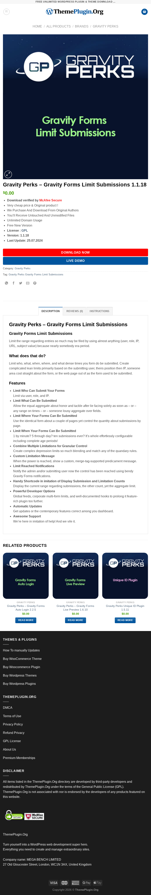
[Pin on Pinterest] (35, 283)
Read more (25, 620)
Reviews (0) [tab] (74, 311)
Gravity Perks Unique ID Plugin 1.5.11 (125, 607)
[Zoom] (8, 174)
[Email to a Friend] (28, 283)
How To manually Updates (21, 650)
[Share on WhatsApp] (6, 283)
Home (37, 26)
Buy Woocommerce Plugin (21, 667)
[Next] (148, 591)
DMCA (7, 707)
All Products (58, 26)
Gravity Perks (105, 26)
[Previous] (3, 591)
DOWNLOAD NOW (75, 252)
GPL (24, 230)
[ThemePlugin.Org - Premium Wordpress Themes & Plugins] (76, 12)
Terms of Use (12, 716)
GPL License (12, 741)
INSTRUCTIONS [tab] (99, 311)
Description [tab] (50, 311)
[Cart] (144, 12)
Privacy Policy (13, 724)
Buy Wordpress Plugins (19, 683)
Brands (81, 26)
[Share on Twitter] (20, 283)
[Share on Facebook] (13, 283)
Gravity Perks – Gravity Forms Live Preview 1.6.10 (75, 607)
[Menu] (6, 12)
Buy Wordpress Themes (20, 675)
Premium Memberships (19, 758)
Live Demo (75, 260)
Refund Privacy (13, 732)
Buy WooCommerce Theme (22, 658)
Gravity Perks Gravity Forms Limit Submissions (36, 274)
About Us (9, 749)
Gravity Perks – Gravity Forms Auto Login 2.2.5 (26, 607)
